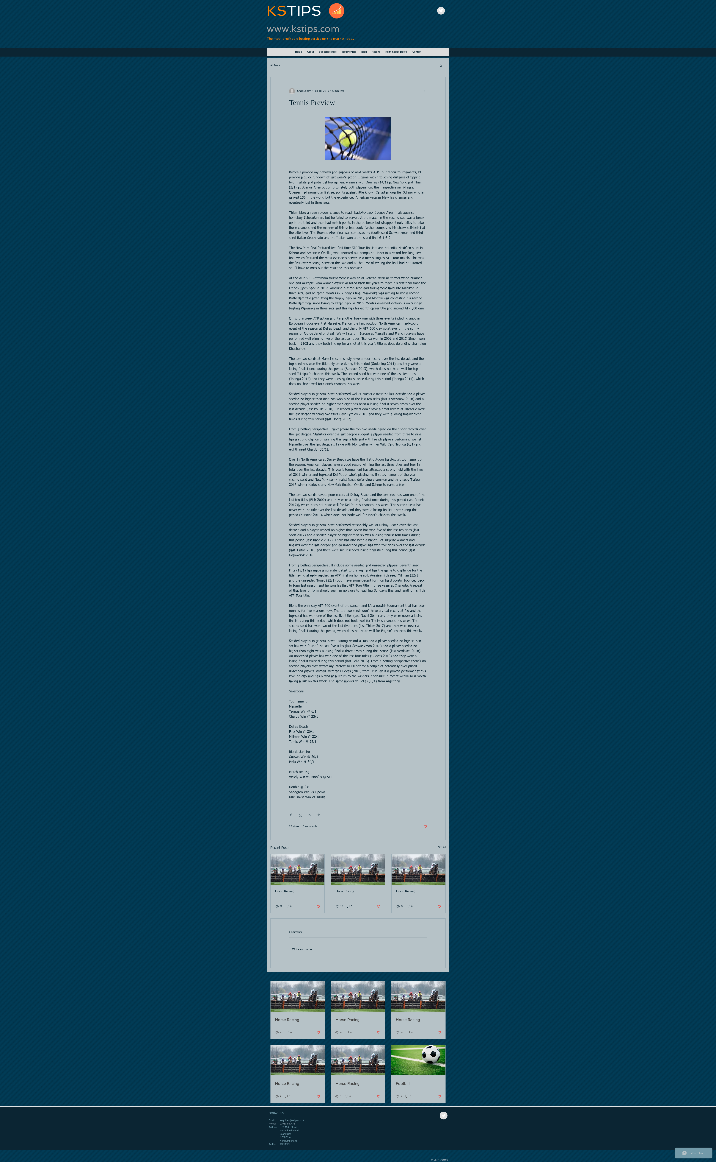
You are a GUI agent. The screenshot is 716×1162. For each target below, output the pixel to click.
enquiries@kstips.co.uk (292, 1120)
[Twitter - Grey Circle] (441, 11)
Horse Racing (284, 891)
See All (442, 847)
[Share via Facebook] (291, 815)
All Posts (275, 65)
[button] (441, 65)
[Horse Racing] (297, 869)
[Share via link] (318, 815)
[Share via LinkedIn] (309, 815)
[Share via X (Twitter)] (300, 815)
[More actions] (425, 91)
